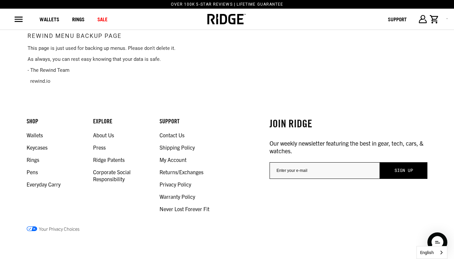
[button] (437, 242)
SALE (102, 19)
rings (78, 19)
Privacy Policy (175, 184)
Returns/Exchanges (181, 172)
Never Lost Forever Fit (184, 208)
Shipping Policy (177, 147)
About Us (103, 135)
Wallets (49, 19)
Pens (32, 172)
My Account (173, 159)
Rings (33, 159)
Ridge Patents (109, 159)
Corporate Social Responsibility (112, 175)
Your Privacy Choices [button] (59, 229)
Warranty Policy (177, 196)
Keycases (37, 147)
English (427, 252)
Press (99, 147)
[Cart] (434, 19)
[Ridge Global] (226, 19)
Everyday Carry (43, 184)
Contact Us (172, 135)
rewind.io (40, 81)
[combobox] (431, 252)
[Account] (422, 19)
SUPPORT (397, 19)
